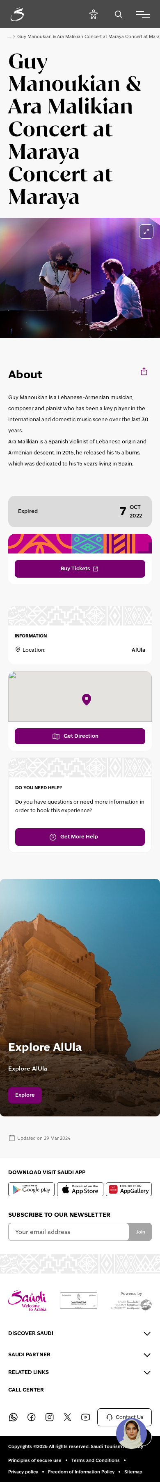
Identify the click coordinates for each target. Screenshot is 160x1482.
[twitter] (67, 1417)
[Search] (118, 14)
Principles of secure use (35, 1460)
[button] (131, 1433)
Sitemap (133, 1471)
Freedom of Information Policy (81, 1471)
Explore (25, 1095)
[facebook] (31, 1417)
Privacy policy (23, 1471)
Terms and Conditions (95, 1460)
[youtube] (85, 1417)
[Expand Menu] (143, 14)
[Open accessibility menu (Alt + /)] (93, 14)
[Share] (144, 371)
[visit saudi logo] (26, 14)
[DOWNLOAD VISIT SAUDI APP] (31, 1189)
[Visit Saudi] (27, 1300)
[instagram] (49, 1417)
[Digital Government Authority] (78, 1301)
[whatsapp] (13, 1417)
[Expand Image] (146, 231)
